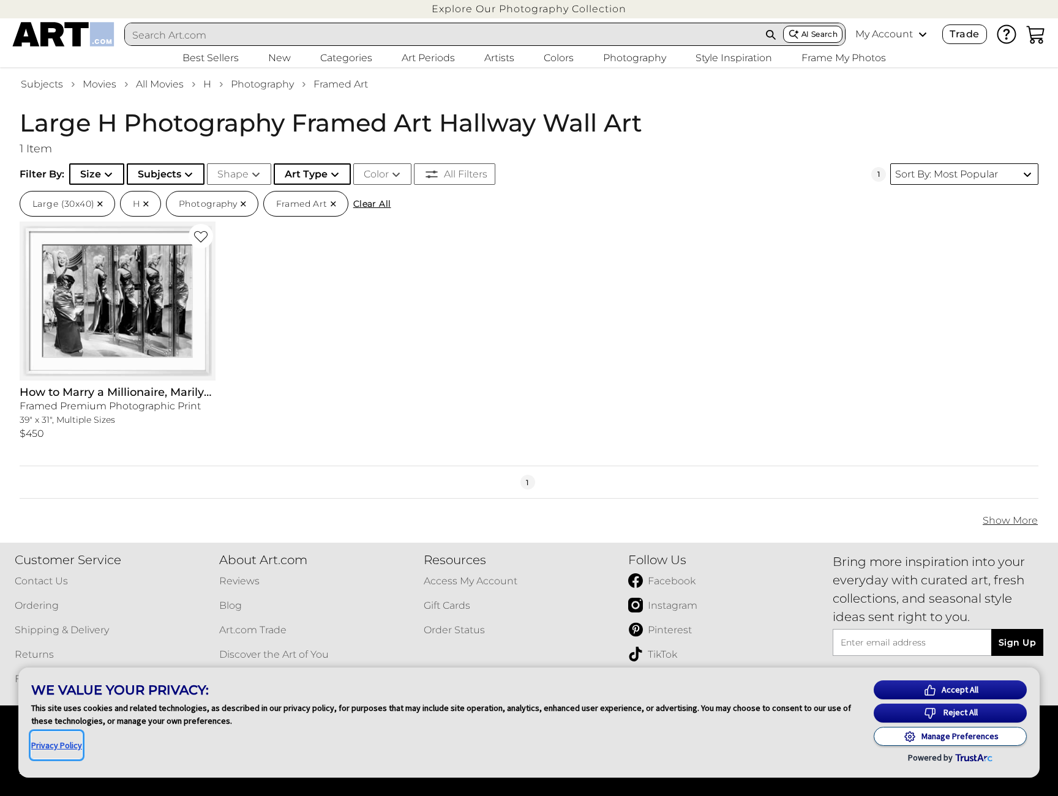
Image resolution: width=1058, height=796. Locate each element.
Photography (262, 84)
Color (376, 174)
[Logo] (63, 34)
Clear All (372, 203)
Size (90, 174)
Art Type (306, 174)
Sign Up (1017, 642)
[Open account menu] (922, 34)
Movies (99, 84)
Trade (964, 34)
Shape (233, 174)
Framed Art (340, 84)
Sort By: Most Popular (946, 174)
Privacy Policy (56, 745)
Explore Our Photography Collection (529, 9)
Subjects (42, 84)
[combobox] (442, 34)
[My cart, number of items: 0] (1036, 34)
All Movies (160, 84)
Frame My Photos (843, 58)
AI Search (819, 34)
